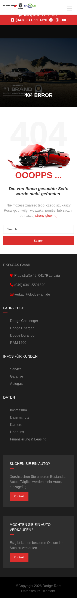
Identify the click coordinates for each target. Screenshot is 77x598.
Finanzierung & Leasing (28, 439)
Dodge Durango (22, 335)
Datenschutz (19, 417)
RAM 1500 (18, 343)
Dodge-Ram (52, 586)
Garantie (16, 376)
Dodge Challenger (24, 321)
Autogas (16, 384)
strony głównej (46, 215)
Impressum (18, 410)
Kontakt (19, 496)
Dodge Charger (22, 328)
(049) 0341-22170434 (40, 15)
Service (16, 369)
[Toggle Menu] (69, 8)
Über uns (17, 432)
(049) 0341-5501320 (31, 20)
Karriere (16, 424)
